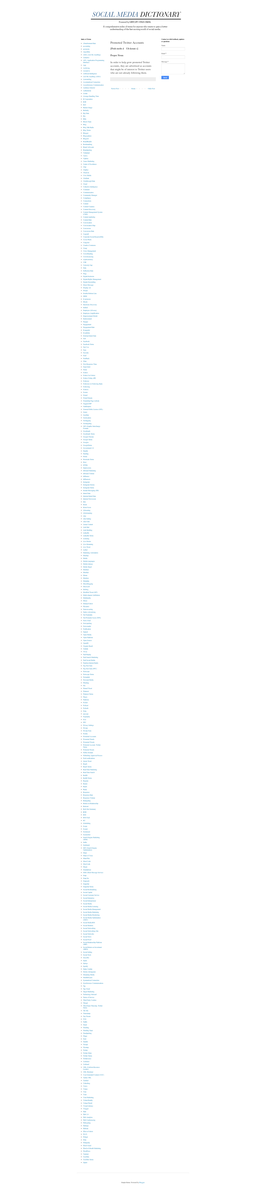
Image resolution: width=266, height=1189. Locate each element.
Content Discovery (89, 209)
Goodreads (86, 431)
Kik (84, 502)
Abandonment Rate (89, 43)
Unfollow (86, 1061)
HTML (85, 465)
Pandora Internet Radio (90, 663)
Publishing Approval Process (92, 755)
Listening (86, 538)
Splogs (85, 963)
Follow (85, 372)
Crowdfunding (88, 254)
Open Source (87, 640)
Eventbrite (86, 333)
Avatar (85, 93)
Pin (84, 685)
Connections (87, 201)
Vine (84, 1092)
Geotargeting (87, 423)
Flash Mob (86, 367)
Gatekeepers (87, 406)
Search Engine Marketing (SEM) (91, 838)
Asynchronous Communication (93, 85)
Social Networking (89, 928)
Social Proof (87, 939)
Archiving (86, 68)
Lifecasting (86, 510)
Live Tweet (86, 547)
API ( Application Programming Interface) (93, 61)
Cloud (85, 184)
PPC (84, 722)
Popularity (86, 716)
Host (84, 462)
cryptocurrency (88, 259)
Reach (85, 764)
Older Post (151, 88)
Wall (84, 1111)
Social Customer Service (91, 895)
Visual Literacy (88, 1106)
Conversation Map (89, 225)
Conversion (87, 228)
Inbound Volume (88, 473)
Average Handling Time (91, 96)
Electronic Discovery (90, 304)
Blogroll (86, 138)
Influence (86, 476)
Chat (84, 167)
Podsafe (85, 708)
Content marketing (89, 217)
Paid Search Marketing (90, 657)
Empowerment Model (90, 316)
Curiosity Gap (87, 265)
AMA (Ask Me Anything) (92, 55)
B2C (84, 105)
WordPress (86, 1151)
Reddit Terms (87, 778)
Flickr (85, 369)
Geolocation (87, 418)
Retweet (85, 806)
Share (85, 853)
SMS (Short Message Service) (93, 872)
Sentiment (86, 845)
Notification (87, 629)
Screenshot (86, 834)
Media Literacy (88, 564)
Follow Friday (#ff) (89, 378)
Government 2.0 (88, 448)
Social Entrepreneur (89, 901)
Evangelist (86, 330)
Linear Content (88, 524)
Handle (85, 451)
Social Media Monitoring (91, 915)
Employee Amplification (91, 313)
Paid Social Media (89, 660)
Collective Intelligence (90, 187)
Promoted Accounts (89, 736)
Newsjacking (87, 623)
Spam (85, 960)
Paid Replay (87, 654)
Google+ (86, 442)
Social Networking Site (90, 931)
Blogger (85, 133)
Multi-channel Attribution (91, 595)
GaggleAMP (87, 403)
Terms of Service (88, 997)
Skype (85, 867)
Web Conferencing (89, 1120)
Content (85, 203)
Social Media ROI (89, 922)
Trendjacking (87, 1033)
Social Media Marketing (91, 912)
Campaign (86, 153)
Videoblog (86, 1083)
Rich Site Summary (89, 809)
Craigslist (86, 242)
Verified (85, 1080)
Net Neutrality (87, 615)
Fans (84, 350)
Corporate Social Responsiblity (93, 237)
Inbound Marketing (89, 470)
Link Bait (86, 527)
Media (85, 558)
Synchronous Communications (93, 983)
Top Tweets (87, 1016)
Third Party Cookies (89, 1000)
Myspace (86, 606)
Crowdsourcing (88, 256)
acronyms (86, 49)
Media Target (87, 567)
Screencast (86, 832)
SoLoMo (86, 957)
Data (84, 268)
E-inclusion (87, 299)
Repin (85, 786)
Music (85, 600)
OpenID (86, 643)
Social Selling (87, 952)
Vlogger (86, 1108)
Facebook (86, 341)
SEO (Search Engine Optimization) (90, 849)
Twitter (85, 1050)
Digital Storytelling (89, 282)
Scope (85, 826)
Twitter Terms (87, 1056)
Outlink (85, 649)
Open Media (87, 634)
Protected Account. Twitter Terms (92, 746)
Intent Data (86, 493)
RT (84, 820)
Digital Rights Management (92, 279)
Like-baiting (87, 519)
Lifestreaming (87, 513)
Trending (86, 1027)
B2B (84, 102)
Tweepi (85, 1044)
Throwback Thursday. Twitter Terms (93, 1007)
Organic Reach (88, 646)
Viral (84, 1094)
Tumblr (85, 1041)
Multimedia (87, 598)
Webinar (86, 1126)
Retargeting (87, 800)
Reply (85, 789)
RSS (84, 815)
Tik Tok (85, 1010)
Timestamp (86, 1013)
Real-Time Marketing (90, 769)
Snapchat (86, 884)
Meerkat (86, 572)
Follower (86, 381)
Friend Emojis (87, 398)
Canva (85, 155)
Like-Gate (86, 521)
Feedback (86, 358)
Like (84, 516)
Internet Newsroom (89, 499)
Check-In (86, 172)
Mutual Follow (88, 603)
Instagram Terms (88, 487)
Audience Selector (89, 88)
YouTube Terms (88, 1159)
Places (85, 697)
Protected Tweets (88, 750)
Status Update (87, 969)
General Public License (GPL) (93, 409)
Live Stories (87, 541)
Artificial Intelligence (90, 73)
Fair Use (86, 347)
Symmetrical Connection (91, 980)
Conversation (87, 222)
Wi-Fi (85, 1134)
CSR (84, 262)
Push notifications (89, 758)
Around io (86, 71)
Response (86, 792)
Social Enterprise (88, 898)
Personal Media (88, 680)
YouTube (86, 1157)
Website (85, 1128)
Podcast (85, 705)
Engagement (87, 324)
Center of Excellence (90, 164)
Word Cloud (87, 1145)
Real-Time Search (89, 772)
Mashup (86, 555)
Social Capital (87, 892)
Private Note (87, 731)
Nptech (85, 632)
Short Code (87, 861)
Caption (85, 158)
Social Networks (88, 934)
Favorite (86, 353)
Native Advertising (89, 612)
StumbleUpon (87, 977)
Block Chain (87, 122)
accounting (86, 46)
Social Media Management (92, 909)
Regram (85, 781)
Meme (85, 575)
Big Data (86, 113)
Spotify (85, 966)
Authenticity (87, 90)
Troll (84, 1039)
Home (133, 88)
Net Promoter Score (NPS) (92, 618)
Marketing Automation (90, 553)
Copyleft (86, 234)
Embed (85, 307)
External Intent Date (89, 336)
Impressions (87, 468)
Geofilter (86, 415)
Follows (86, 389)
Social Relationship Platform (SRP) (92, 943)
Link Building (87, 530)
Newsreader (87, 626)
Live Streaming (88, 544)
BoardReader (87, 141)
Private (85, 728)
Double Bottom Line (90, 293)
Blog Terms (87, 130)
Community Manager (90, 195)
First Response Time (90, 364)
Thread (85, 1003)
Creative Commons (89, 245)
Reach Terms (87, 766)
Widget (85, 1137)
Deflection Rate (88, 271)
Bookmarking (87, 144)
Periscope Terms (88, 674)
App (84, 65)
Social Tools (87, 955)
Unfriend (86, 1064)
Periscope (86, 671)
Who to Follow (88, 1131)
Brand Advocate (88, 147)
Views (85, 1086)
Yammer (86, 1154)
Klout (85, 504)
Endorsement (87, 319)
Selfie (85, 842)
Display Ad (87, 288)
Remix (85, 784)
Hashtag (86, 453)
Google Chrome (88, 437)
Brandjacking (87, 150)
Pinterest (86, 691)
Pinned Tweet (87, 688)
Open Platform (88, 637)
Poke (84, 711)
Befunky (86, 110)
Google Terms (87, 439)
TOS (84, 1019)
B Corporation (88, 99)
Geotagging (87, 420)
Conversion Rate (88, 231)
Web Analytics (88, 1117)
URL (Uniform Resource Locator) (91, 1068)
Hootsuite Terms (88, 459)
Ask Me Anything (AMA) (92, 76)
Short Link (86, 864)
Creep (85, 248)
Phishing (86, 683)
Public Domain (88, 752)
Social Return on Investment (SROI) (92, 948)
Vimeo (85, 1089)
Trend (85, 1025)
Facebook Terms (88, 344)
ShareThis (86, 858)
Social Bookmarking (90, 889)
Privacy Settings (88, 725)
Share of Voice (88, 855)
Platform (86, 700)
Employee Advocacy (90, 310)
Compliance (87, 198)
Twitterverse (87, 1058)
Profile (85, 733)
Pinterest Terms (88, 694)
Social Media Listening (90, 906)
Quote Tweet (87, 761)
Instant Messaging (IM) (91, 490)
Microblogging (88, 584)
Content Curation (88, 206)
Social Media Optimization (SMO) (92, 919)
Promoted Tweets (88, 742)
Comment (86, 189)
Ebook (85, 302)
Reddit (85, 775)
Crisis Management (89, 251)
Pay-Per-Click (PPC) (90, 668)
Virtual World (87, 1103)
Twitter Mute (87, 1053)
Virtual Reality (88, 1100)
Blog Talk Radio (88, 127)
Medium (86, 569)
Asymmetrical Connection (91, 82)
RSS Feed (86, 817)
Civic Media (87, 175)
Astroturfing (87, 79)
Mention (86, 578)
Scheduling (86, 823)
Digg (84, 273)
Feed (84, 355)
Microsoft (86, 586)
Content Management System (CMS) (92, 213)
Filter (85, 361)
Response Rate (88, 795)
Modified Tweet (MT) (90, 592)
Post (84, 719)
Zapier (85, 1162)
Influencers (86, 479)
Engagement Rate (88, 327)
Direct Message (88, 285)
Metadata (86, 581)
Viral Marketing (88, 1097)
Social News (87, 937)
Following (86, 387)
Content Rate (87, 220)
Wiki (84, 1140)
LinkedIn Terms (88, 535)
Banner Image (87, 107)
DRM (85, 296)
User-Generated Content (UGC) (93, 1075)
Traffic (85, 1022)
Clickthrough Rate (89, 181)
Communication (88, 192)
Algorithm (86, 52)
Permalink (86, 677)
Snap (84, 875)
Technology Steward (90, 994)
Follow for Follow (89, 375)
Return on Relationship (90, 803)
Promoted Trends (88, 739)
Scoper (85, 829)
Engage (85, 321)
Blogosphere (87, 136)
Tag (84, 986)
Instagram (86, 482)
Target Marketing (88, 991)
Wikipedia (86, 1142)
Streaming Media (88, 974)
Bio (84, 116)
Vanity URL (87, 1077)
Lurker (85, 550)
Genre (85, 412)
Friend (85, 395)
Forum (85, 392)
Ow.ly (85, 651)
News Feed (87, 620)
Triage (85, 1036)
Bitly (84, 119)
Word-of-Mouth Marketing (92, 1148)
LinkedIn (86, 533)
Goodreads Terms (89, 434)
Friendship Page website (91, 401)
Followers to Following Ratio (93, 384)
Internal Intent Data (89, 496)
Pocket (85, 702)
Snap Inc (86, 878)
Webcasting (87, 1123)
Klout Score (87, 507)
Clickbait (86, 178)
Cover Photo (87, 239)
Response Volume (89, 798)
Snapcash (86, 881)
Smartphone (87, 870)
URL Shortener (88, 1072)
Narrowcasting (88, 609)
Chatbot (85, 170)
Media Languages (89, 561)
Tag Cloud (86, 989)
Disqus (85, 290)
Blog (84, 124)
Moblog (85, 589)
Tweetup (86, 1047)
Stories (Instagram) (89, 972)
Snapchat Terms (88, 886)
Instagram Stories (89, 485)
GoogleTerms (87, 445)
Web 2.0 (86, 1114)
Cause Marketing (88, 161)
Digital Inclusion (88, 276)
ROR (84, 812)
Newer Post (115, 88)
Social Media (87, 903)
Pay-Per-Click (87, 666)
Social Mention (88, 925)
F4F (84, 338)
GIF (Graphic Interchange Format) (91, 427)
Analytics (86, 57)
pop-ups (86, 714)
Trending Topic (88, 1030)
